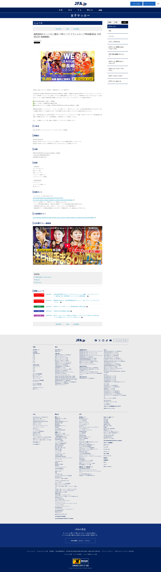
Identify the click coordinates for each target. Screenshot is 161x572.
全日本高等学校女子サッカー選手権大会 (112, 364)
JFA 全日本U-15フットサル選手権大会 (112, 392)
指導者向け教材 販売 (59, 445)
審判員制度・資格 (58, 422)
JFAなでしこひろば (37, 422)
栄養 (56, 472)
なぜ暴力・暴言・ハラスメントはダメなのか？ (64, 490)
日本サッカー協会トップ (109, 417)
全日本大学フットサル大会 (109, 389)
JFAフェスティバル (37, 435)
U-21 (34, 356)
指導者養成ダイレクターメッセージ (62, 435)
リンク (105, 464)
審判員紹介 (57, 424)
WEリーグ (37, 279)
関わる (90, 10)
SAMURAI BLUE (36, 353)
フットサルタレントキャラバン (85, 430)
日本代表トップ (36, 349)
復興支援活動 (82, 459)
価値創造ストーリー (108, 430)
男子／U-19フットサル (37, 376)
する (80, 10)
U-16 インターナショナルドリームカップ (87, 364)
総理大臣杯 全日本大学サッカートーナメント (64, 372)
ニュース (111, 36)
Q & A (105, 462)
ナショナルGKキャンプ (84, 424)
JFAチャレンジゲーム (37, 424)
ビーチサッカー (36, 381)
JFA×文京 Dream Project (109, 435)
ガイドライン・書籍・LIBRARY (61, 478)
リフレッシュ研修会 (59, 440)
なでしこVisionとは (114, 41)
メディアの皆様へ (77, 554)
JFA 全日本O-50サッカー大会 (110, 377)
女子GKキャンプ (82, 425)
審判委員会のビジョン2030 (60, 418)
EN (158, 4)
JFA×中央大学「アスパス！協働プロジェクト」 (89, 449)
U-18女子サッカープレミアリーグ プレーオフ (113, 359)
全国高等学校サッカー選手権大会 (86, 357)
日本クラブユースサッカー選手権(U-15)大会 (88, 372)
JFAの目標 (106, 421)
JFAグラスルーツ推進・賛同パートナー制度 (42, 439)
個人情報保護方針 (60, 551)
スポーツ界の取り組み (59, 499)
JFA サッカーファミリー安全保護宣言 (63, 483)
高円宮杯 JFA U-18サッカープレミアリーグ (88, 352)
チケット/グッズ (149, 3)
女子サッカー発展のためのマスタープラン (116, 48)
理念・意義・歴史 (58, 446)
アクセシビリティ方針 (42, 551)
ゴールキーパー (58, 452)
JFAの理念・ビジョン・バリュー (80, 540)
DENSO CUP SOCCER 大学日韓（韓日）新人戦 (65, 377)
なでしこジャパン (36, 366)
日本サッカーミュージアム (109, 408)
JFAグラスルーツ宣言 (37, 418)
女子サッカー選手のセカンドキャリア (116, 62)
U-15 (34, 362)
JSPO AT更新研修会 (59, 468)
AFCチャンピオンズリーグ (60, 356)
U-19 (34, 357)
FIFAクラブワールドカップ (60, 384)
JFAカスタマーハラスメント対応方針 (124, 551)
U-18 (34, 358)
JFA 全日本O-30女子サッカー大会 (111, 352)
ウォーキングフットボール (38, 427)
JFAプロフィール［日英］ (109, 438)
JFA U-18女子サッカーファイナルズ (111, 357)
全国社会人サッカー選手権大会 (61, 364)
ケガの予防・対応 (58, 474)
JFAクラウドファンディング (61, 514)
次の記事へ (76, 29)
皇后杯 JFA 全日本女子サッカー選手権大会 (113, 351)
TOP (110, 31)
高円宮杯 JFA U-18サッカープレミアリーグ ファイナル (90, 351)
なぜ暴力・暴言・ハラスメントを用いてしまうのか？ (66, 489)
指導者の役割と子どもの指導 (61, 492)
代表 (61, 10)
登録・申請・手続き (108, 425)
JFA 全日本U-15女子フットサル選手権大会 (113, 394)
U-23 (34, 354)
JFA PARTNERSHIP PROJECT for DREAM (64, 518)
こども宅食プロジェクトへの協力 (86, 460)
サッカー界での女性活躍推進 (85, 446)
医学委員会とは (58, 477)
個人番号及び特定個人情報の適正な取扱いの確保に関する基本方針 (83, 551)
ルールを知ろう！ (107, 404)
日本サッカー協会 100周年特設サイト (111, 432)
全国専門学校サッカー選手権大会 (62, 383)
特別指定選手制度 (83, 431)
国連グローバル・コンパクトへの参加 (87, 463)
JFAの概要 (106, 420)
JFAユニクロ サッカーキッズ (39, 420)
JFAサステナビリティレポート (85, 461)
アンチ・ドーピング (59, 470)
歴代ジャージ (35, 389)
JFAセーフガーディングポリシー (62, 485)
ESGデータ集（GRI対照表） (109, 428)
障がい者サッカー (36, 434)
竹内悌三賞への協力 (83, 452)
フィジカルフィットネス (60, 453)
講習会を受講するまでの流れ (61, 437)
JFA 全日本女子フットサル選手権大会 (111, 386)
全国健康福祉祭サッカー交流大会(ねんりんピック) (114, 381)
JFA (80, 414)
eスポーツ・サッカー (37, 385)
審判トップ (57, 417)
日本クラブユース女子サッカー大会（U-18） (113, 368)
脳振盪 (56, 462)
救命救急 (57, 465)
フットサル (106, 447)
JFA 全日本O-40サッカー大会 (110, 376)
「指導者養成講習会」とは (60, 436)
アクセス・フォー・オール (109, 434)
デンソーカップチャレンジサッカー (62, 374)
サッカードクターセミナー (60, 467)
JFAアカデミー (82, 434)
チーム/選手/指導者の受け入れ (85, 474)
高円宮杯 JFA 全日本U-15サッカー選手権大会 (88, 367)
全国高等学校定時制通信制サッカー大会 (87, 359)
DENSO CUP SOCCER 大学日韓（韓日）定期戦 (65, 376)
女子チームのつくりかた (115, 76)
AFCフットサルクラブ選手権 (110, 398)
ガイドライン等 (58, 459)
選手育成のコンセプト (83, 418)
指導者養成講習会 (58, 439)
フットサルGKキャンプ (84, 428)
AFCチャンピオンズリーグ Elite (61, 357)
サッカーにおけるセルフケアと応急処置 (63, 475)
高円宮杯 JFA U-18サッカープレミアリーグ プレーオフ (90, 355)
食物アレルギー (58, 471)
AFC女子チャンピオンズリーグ (110, 369)
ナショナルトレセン (83, 421)
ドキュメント (106, 451)
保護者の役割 (58, 493)
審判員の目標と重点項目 (60, 430)
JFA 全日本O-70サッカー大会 (110, 380)
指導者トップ (58, 432)
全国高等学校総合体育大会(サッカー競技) (88, 358)
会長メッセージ (107, 418)
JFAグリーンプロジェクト (84, 443)
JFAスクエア (35, 428)
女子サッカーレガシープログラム (116, 69)
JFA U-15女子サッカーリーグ (110, 362)
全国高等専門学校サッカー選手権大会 (63, 380)
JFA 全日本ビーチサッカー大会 (110, 401)
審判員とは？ (58, 420)
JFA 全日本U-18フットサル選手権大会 (112, 391)
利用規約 (52, 551)
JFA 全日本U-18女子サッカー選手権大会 (112, 358)
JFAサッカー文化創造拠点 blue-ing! (111, 406)
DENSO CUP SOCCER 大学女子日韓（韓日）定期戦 (66, 379)
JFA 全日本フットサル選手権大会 (111, 385)
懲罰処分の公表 (58, 512)
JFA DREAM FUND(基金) (60, 516)
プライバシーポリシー (107, 551)
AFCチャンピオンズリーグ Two (61, 359)
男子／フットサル (36, 375)
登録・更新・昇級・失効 (60, 447)
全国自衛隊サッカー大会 (60, 367)
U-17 (34, 360)
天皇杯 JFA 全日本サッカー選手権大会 (63, 354)
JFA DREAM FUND (108, 437)
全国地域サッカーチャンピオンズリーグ (63, 362)
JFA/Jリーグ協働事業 (83, 438)
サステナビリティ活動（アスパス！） (111, 431)
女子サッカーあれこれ (115, 81)
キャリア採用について (89, 554)
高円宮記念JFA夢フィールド (85, 437)
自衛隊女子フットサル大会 (109, 388)
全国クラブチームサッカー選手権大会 (63, 363)
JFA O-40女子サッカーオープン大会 (111, 354)
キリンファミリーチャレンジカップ (40, 425)
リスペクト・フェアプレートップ (62, 480)
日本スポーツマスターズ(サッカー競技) (63, 369)
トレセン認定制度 (83, 420)
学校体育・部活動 (36, 432)
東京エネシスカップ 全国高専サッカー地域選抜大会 (65, 382)
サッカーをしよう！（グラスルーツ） (41, 417)
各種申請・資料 (58, 449)
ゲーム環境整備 (82, 432)
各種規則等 (106, 460)
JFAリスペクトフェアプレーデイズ (62, 500)
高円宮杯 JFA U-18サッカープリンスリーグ (88, 354)
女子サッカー (80, 15)
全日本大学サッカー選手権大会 (61, 370)
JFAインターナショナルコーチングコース (63, 457)
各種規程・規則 (107, 424)
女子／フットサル (36, 378)
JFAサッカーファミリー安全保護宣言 (87, 447)
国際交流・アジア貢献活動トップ (86, 467)
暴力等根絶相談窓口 (59, 510)
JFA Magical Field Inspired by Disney (40, 421)
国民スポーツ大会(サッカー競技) (62, 360)
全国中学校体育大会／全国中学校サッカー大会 (89, 369)
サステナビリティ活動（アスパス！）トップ (88, 442)
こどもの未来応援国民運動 (84, 453)
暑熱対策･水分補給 (59, 464)
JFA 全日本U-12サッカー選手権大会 (86, 378)
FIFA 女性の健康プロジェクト (116, 55)
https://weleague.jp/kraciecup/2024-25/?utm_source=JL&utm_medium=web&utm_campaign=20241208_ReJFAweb (63, 217)
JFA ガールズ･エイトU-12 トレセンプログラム (89, 427)
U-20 (34, 367)
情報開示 (105, 427)
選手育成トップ (82, 417)
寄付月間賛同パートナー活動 (85, 464)
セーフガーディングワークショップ (62, 506)
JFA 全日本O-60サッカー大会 (110, 379)
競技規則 (57, 427)
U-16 (34, 361)
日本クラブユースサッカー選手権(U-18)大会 (88, 361)
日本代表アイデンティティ (38, 387)
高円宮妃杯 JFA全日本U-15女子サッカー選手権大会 (114, 361)
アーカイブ (67, 554)
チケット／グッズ (107, 455)
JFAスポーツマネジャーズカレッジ (86, 454)
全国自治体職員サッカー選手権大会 (62, 366)
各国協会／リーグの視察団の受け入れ (87, 475)
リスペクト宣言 (58, 482)
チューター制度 (58, 450)
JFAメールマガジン (108, 466)
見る (70, 10)
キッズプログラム (36, 429)
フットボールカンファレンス (61, 442)
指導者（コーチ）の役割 (60, 433)
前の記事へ (59, 29)
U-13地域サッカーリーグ (84, 370)
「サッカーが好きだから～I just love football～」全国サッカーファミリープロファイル (43, 437)
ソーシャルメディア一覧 (120, 340)
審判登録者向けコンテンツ (60, 425)
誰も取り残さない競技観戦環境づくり (87, 444)
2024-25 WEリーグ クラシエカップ (43, 277)
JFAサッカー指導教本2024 (60, 443)
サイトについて (31, 551)
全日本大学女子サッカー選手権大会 (111, 355)
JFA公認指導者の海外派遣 (60, 456)
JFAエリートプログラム (84, 422)
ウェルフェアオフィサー (60, 502)
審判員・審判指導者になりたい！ (62, 421)
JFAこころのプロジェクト (84, 450)
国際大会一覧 (58, 351)
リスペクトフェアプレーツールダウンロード (64, 509)
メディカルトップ (58, 461)
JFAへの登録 (136, 3)
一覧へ (67, 29)
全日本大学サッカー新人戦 (60, 373)
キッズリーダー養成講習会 (38, 431)
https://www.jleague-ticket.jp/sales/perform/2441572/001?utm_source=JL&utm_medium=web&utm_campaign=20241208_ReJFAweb (53, 199)
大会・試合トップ (58, 349)
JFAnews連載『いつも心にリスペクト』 (63, 494)
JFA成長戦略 (106, 422)
